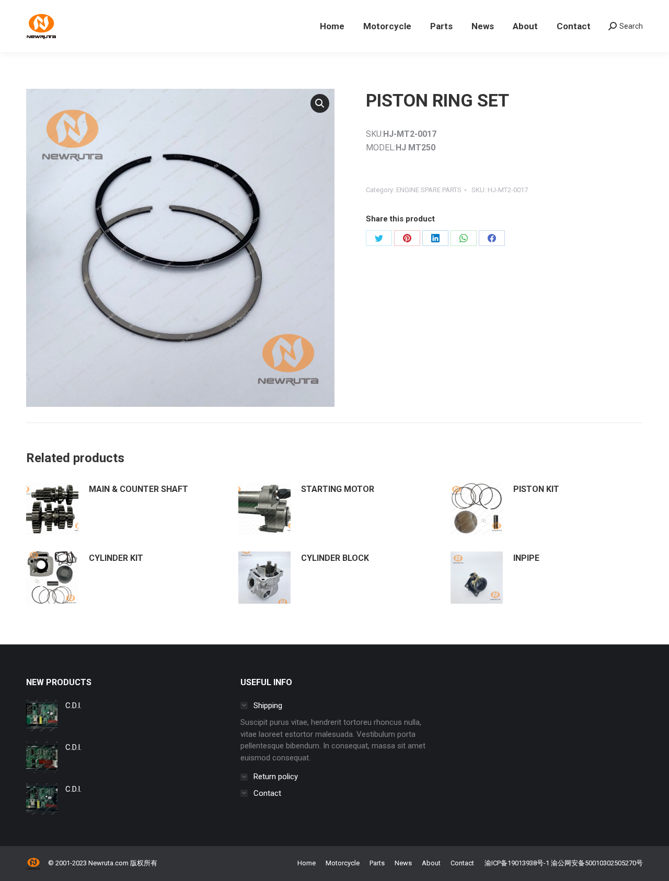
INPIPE (526, 558)
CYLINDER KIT (116, 558)
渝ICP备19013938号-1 (517, 863)
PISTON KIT (536, 489)
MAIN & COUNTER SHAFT (138, 489)
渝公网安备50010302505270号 (597, 863)
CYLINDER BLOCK (335, 558)
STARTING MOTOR (337, 489)
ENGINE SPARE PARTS (429, 190)
